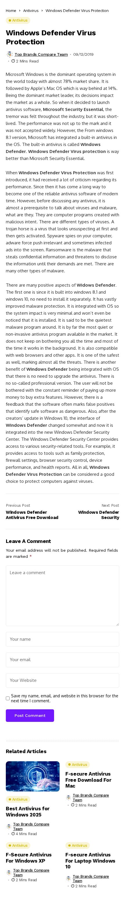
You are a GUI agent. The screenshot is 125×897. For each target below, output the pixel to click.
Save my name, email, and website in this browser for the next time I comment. (64, 698)
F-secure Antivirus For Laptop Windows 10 (90, 861)
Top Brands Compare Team (41, 54)
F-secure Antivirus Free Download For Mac (88, 780)
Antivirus (31, 10)
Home (11, 10)
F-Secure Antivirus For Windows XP (29, 857)
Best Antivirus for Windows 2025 (27, 811)
